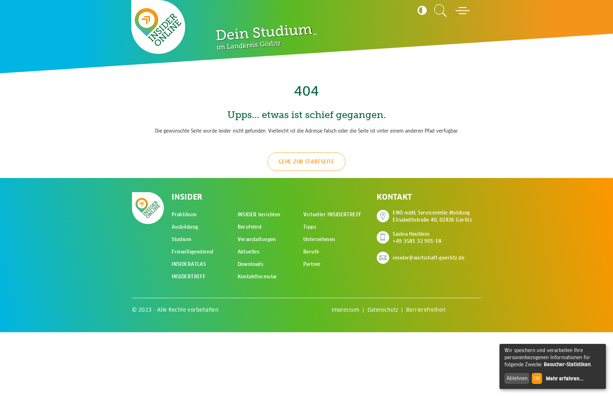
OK (537, 378)
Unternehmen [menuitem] (319, 239)
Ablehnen (517, 378)
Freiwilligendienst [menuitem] (193, 252)
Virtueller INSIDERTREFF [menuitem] (332, 214)
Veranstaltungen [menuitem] (257, 239)
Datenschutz (383, 310)
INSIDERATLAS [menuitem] (189, 264)
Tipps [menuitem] (309, 227)
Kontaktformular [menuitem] (257, 276)
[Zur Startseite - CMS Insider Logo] (158, 27)
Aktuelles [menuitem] (249, 252)
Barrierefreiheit (426, 310)
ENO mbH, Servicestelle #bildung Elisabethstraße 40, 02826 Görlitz (432, 216)
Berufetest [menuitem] (250, 227)
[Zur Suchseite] (440, 10)
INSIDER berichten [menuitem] (259, 214)
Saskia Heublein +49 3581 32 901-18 (417, 237)
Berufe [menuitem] (311, 252)
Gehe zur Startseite (306, 161)
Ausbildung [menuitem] (185, 227)
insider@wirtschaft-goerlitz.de (428, 258)
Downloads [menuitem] (251, 264)
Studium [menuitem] (181, 239)
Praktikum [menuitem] (184, 214)
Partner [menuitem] (312, 264)
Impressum (345, 310)
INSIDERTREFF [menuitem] (188, 276)
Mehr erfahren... (565, 378)
